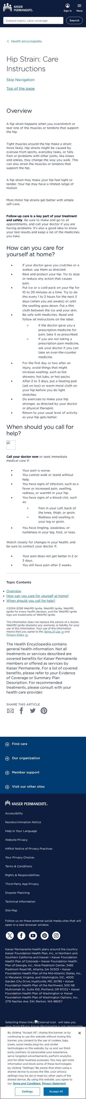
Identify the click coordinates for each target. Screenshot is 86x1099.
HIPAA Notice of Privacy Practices (28, 848)
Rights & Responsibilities (22, 875)
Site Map (11, 910)
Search (74, 20)
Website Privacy (16, 839)
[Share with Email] (10, 711)
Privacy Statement (54, 1083)
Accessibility (14, 813)
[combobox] (33, 20)
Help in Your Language (21, 831)
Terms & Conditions (18, 866)
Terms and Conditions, (27, 1083)
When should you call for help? (30, 601)
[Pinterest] (44, 936)
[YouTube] (32, 936)
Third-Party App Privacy (22, 883)
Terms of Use (52, 631)
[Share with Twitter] (33, 711)
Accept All (56, 1091)
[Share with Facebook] (22, 711)
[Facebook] (21, 936)
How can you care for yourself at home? (37, 596)
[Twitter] (9, 936)
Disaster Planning (17, 892)
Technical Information (20, 901)
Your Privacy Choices (19, 857)
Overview (13, 591)
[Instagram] (56, 936)
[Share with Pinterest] (44, 711)
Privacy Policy (15, 634)
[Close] (79, 1033)
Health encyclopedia (24, 41)
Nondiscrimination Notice (23, 822)
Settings (27, 1091)
